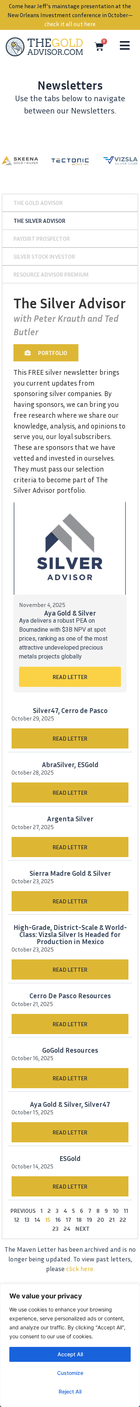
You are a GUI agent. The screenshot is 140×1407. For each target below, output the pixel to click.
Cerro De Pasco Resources (70, 995)
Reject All (70, 1391)
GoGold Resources (70, 1050)
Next (82, 1228)
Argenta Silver (70, 818)
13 (26, 1219)
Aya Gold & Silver (70, 612)
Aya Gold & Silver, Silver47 (70, 1104)
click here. (80, 1269)
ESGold (70, 1158)
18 (79, 1219)
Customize (70, 1373)
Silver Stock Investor (44, 256)
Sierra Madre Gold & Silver (70, 873)
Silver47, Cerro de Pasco (70, 710)
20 (100, 1219)
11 (126, 1210)
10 (116, 1210)
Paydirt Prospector (41, 238)
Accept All (70, 1354)
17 (68, 1219)
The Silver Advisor (39, 220)
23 (55, 1228)
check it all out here (70, 24)
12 (16, 1219)
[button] (45, 352)
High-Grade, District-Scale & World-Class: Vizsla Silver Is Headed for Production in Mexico (70, 934)
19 (89, 1219)
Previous (22, 1210)
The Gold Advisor (38, 202)
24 (67, 1228)
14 (37, 1219)
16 (58, 1219)
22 (122, 1219)
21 (112, 1219)
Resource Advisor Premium (51, 274)
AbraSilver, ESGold (70, 764)
